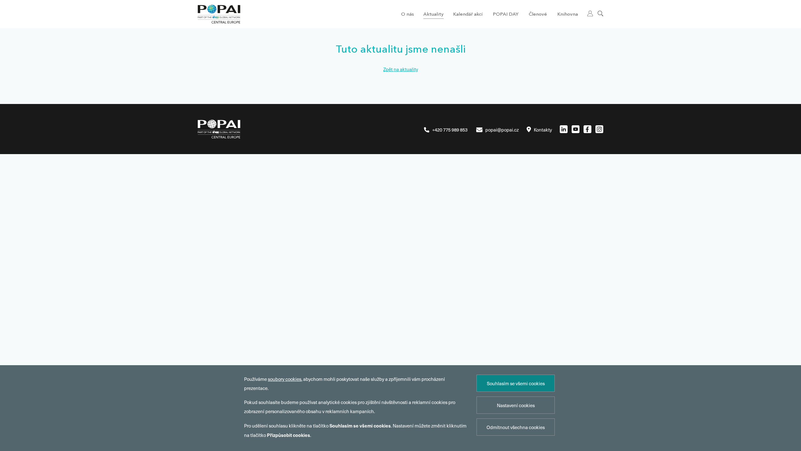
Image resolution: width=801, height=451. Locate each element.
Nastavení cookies (516, 405)
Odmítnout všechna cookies (516, 427)
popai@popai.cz (502, 130)
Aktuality (433, 14)
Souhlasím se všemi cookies (516, 383)
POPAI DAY (505, 14)
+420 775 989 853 (449, 130)
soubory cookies (284, 379)
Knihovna (567, 14)
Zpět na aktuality (400, 69)
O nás (407, 14)
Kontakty (543, 130)
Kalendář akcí (467, 14)
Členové (538, 14)
